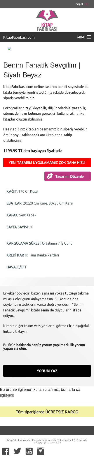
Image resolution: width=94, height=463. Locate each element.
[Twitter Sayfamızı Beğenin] (17, 451)
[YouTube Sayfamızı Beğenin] (29, 451)
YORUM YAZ (47, 370)
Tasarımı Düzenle (69, 176)
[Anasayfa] (47, 20)
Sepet (82, 4)
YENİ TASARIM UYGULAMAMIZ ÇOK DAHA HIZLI (47, 163)
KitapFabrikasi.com (19, 37)
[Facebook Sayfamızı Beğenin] (5, 451)
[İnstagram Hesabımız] (40, 451)
